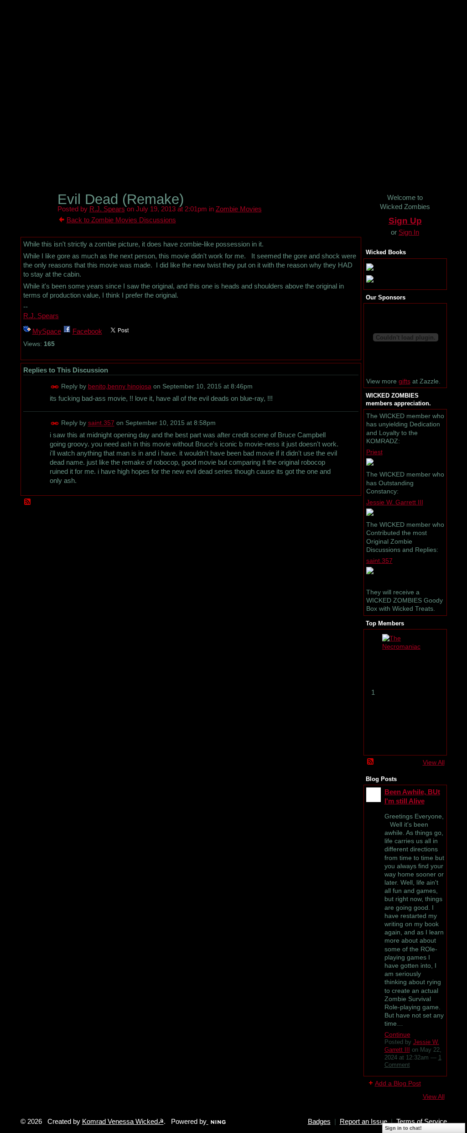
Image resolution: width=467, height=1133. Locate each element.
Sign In (409, 232)
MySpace (46, 331)
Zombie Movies (239, 209)
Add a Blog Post (398, 1083)
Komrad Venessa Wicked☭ (123, 1121)
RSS (28, 502)
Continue (397, 1034)
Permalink (55, 387)
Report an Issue (363, 1121)
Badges (319, 1121)
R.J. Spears (107, 209)
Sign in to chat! (403, 1128)
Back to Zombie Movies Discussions (121, 220)
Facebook (87, 331)
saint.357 (101, 423)
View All (434, 762)
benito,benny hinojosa (119, 386)
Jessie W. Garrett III (394, 502)
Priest (374, 452)
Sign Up (405, 221)
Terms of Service (421, 1121)
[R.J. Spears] (37, 216)
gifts (404, 381)
